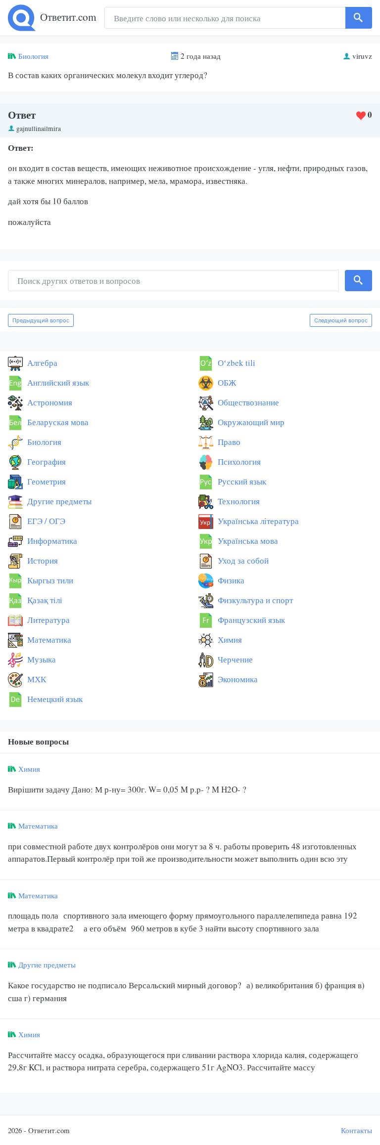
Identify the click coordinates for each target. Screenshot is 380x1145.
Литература (47, 619)
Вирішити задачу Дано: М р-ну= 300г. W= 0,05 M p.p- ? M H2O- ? (127, 789)
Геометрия (45, 481)
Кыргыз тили (49, 580)
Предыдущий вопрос (40, 320)
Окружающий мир (250, 422)
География (45, 461)
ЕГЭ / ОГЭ (45, 521)
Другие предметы (58, 501)
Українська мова (247, 540)
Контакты (356, 1130)
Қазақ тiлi (43, 600)
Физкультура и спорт (254, 600)
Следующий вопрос (341, 320)
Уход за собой (242, 560)
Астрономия (48, 402)
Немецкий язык (54, 699)
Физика (230, 580)
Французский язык (250, 619)
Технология (238, 501)
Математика (48, 639)
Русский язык (241, 481)
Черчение (234, 659)
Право (228, 441)
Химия (229, 639)
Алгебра (41, 362)
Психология (238, 461)
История (41, 560)
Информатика (51, 540)
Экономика (237, 679)
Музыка (40, 659)
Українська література (257, 521)
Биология (33, 56)
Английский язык (57, 382)
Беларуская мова (57, 422)
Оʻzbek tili (235, 362)
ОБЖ (226, 382)
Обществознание (247, 402)
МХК (35, 679)
